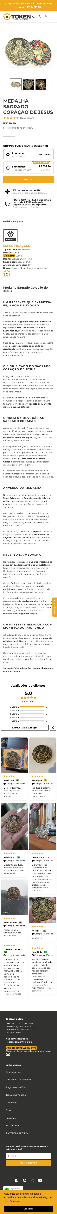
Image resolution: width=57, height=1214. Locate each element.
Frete (6, 127)
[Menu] (52, 17)
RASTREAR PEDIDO (17, 1133)
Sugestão (11, 1118)
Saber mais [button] (15, 1201)
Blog (8, 1110)
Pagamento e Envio (16, 1087)
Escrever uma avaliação (25, 727)
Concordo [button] (28, 1209)
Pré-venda (11, 1102)
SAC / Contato (13, 1125)
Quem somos (13, 1072)
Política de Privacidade (18, 1079)
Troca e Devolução (16, 1094)
